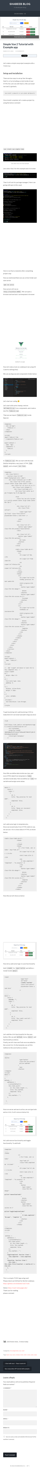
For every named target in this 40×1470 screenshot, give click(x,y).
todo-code (27, 1355)
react (13, 1355)
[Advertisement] (20, 126)
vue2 (23, 1351)
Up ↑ (28, 1466)
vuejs (35, 1355)
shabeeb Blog (20, 3)
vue (20, 1351)
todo (21, 1355)
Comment (7, 1388)
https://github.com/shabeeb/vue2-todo (16, 1283)
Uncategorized (14, 1351)
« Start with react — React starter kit (15, 1363)
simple (18, 1355)
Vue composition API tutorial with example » (17, 1369)
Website (6, 1427)
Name (5, 1410)
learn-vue (9, 1355)
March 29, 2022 (8, 51)
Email (5, 1419)
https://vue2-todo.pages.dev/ (17, 1288)
